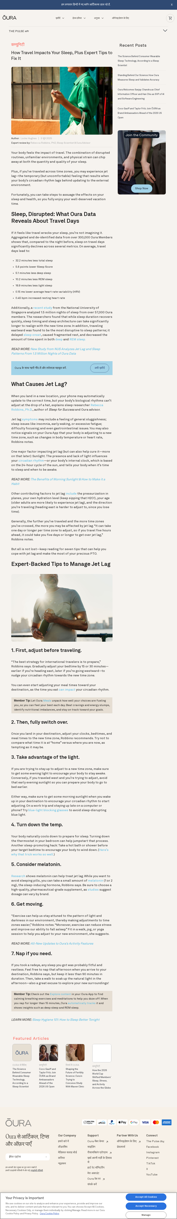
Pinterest (152, 1158)
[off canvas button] (164, 30)
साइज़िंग (91, 1147)
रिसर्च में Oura (72, 1065)
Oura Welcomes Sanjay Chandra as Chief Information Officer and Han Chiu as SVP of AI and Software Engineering (141, 94)
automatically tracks (81, 1003)
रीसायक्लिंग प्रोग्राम (97, 1152)
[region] (88, 1205)
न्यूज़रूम (62, 1163)
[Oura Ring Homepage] (11, 17)
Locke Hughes (29, 138)
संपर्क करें (92, 1184)
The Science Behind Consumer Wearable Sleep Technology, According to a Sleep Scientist (139, 61)
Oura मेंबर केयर (95, 1141)
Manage (146, 1215)
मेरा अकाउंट (93, 1173)
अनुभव (97, 18)
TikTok (150, 1163)
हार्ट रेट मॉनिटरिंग (95, 1167)
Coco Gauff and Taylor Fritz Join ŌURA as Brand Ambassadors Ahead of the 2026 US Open (140, 113)
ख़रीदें (58, 18)
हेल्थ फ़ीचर (77, 18)
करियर (61, 1158)
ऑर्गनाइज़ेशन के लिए (120, 18)
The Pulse (155, 1141)
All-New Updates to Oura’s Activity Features (62, 943)
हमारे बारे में (63, 1141)
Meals (47, 700)
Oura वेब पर (94, 1179)
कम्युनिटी (17, 45)
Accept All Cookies (146, 1197)
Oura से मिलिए (19, 1065)
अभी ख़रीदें (100, 368)
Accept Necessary (146, 1206)
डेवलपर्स (121, 1147)
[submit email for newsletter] (46, 1156)
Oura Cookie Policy (49, 1214)
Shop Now (141, 188)
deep (59, 339)
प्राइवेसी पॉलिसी (37, 1171)
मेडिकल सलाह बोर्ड (67, 1152)
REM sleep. (77, 339)
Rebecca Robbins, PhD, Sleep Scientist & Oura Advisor (60, 143)
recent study (42, 307)
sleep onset (32, 335)
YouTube (151, 1174)
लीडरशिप (62, 1147)
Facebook (152, 1147)
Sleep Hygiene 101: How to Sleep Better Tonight (65, 1019)
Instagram (153, 1152)
